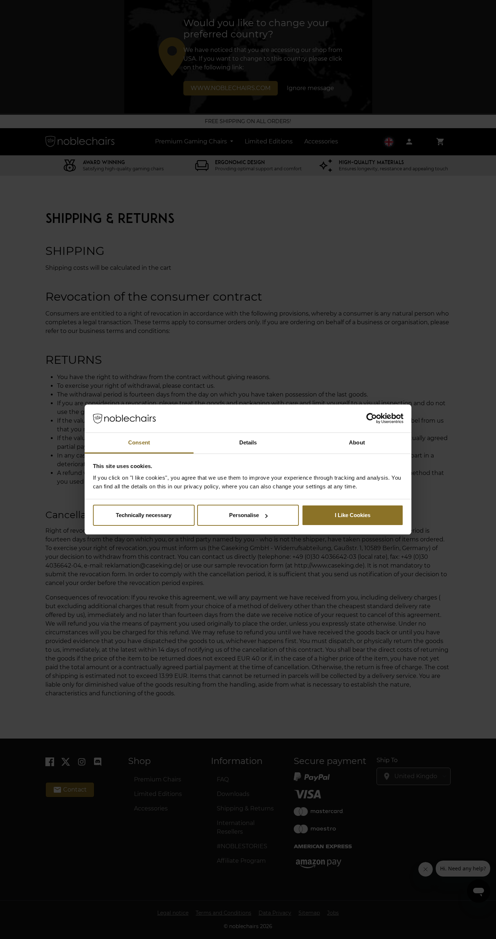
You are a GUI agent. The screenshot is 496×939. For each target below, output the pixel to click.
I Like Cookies (352, 515)
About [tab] (357, 442)
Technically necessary (143, 515)
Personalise (244, 515)
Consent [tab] (139, 442)
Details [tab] (248, 442)
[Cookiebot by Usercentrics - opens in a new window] (371, 418)
